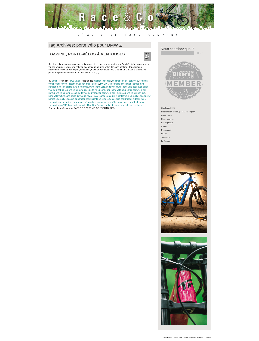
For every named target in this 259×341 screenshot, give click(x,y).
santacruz (122, 96)
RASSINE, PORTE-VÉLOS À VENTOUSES (86, 54)
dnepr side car (92, 84)
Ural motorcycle (112, 105)
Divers (164, 134)
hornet (135, 84)
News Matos (74, 81)
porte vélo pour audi (132, 87)
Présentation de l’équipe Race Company (178, 112)
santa (102, 96)
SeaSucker (61, 99)
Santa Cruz (111, 96)
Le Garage (165, 141)
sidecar (136, 99)
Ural (89, 105)
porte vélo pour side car (113, 93)
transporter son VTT (57, 105)
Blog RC (50, 11)
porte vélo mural (114, 87)
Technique (165, 137)
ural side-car (126, 105)
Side (104, 99)
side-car (111, 99)
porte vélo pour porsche (65, 93)
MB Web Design (204, 337)
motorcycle (83, 87)
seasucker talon (93, 99)
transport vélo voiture (86, 102)
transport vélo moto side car (61, 102)
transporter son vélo (106, 102)
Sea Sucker (133, 96)
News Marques (167, 119)
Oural (91, 87)
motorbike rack (70, 87)
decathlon (73, 84)
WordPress (167, 337)
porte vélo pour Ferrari (99, 90)
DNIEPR (104, 84)
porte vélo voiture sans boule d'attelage (67, 96)
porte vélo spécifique (135, 93)
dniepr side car (116, 84)
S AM (96, 96)
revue (89, 96)
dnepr (82, 84)
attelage (97, 81)
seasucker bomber (76, 99)
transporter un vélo (77, 105)
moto (59, 87)
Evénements (166, 130)
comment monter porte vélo (125, 81)
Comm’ (164, 126)
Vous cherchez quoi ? (177, 49)
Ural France (98, 105)
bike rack (107, 81)
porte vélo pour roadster (89, 93)
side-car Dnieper (124, 99)
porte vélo (100, 87)
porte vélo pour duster (77, 90)
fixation (128, 84)
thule (143, 99)
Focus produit (167, 123)
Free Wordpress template (185, 337)
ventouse (138, 105)
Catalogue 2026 (168, 108)
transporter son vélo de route (130, 102)
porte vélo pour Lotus (122, 90)
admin (54, 81)
